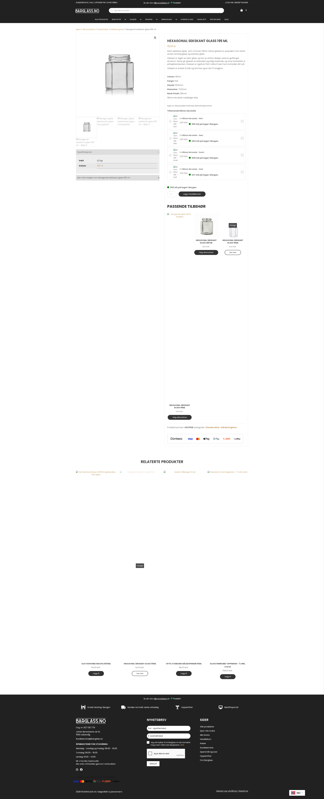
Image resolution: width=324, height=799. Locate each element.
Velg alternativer (179, 417)
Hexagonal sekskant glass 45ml (179, 406)
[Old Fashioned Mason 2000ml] (96, 566)
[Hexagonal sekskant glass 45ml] (179, 308)
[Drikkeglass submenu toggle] (176, 19)
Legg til (96, 673)
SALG (227, 19)
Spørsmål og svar (208, 751)
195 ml (100, 165)
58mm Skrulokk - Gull (242, 172)
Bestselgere (215, 19)
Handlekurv (205, 739)
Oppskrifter (100, 2)
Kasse (203, 743)
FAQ (91, 2)
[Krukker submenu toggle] (156, 19)
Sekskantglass (117, 29)
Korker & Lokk (187, 19)
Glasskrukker (103, 29)
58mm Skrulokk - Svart (242, 155)
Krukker (148, 19)
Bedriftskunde (241, 2)
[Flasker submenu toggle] (140, 19)
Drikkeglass (166, 19)
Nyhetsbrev (112, 2)
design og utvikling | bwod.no (232, 791)
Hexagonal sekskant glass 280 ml (206, 241)
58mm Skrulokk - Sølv (242, 138)
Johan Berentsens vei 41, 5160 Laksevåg (88, 733)
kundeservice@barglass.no (89, 738)
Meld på (153, 763)
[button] (155, 37)
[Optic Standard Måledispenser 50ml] (184, 566)
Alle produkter (101, 19)
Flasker (133, 19)
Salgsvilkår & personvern (109, 791)
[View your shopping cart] (241, 10)
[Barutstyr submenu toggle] (125, 19)
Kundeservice (82, 2)
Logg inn (229, 2)
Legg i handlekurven (192, 194)
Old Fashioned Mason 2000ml (96, 663)
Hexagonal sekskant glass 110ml (232, 241)
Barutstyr (116, 19)
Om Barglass (206, 760)
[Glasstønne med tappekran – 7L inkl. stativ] (228, 566)
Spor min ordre (207, 730)
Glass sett (201, 19)
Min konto (205, 735)
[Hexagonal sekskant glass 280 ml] (206, 225)
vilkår (182, 745)
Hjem (78, 29)
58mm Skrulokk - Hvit (242, 121)
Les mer (232, 252)
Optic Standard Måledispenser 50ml (184, 663)
